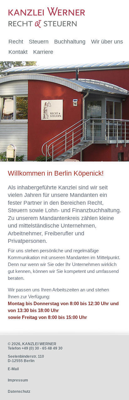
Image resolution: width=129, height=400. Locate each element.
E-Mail (13, 369)
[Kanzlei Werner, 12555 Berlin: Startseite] (48, 15)
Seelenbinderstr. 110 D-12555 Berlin (26, 358)
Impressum (18, 380)
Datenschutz (19, 391)
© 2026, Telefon (35, 346)
